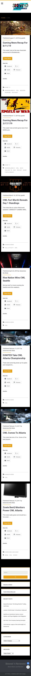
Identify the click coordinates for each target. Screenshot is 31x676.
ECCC (21, 168)
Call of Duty (9, 247)
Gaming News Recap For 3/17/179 (15, 106)
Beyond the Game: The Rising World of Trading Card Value (14, 605)
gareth (23, 38)
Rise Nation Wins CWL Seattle (15, 261)
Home (3, 18)
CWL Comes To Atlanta (15, 416)
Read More (8, 59)
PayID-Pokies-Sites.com (9, 591)
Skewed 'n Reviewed (15, 663)
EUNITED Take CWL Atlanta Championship (15, 338)
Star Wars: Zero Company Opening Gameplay (14, 620)
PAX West (15, 92)
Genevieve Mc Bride (9, 350)
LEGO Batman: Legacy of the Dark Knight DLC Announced (14, 625)
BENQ (6, 555)
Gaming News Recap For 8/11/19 (15, 28)
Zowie (15, 555)
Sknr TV (7, 87)
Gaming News (9, 244)
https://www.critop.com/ (15, 674)
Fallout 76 (8, 170)
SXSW (25, 170)
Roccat (19, 170)
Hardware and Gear (11, 552)
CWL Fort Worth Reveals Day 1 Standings (15, 185)
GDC (14, 170)
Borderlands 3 (10, 90)
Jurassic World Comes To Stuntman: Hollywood (15, 610)
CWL (17, 90)
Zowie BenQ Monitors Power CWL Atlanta (15, 491)
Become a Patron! (7, 584)
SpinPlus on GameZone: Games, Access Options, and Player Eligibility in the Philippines (14, 615)
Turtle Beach (9, 172)
